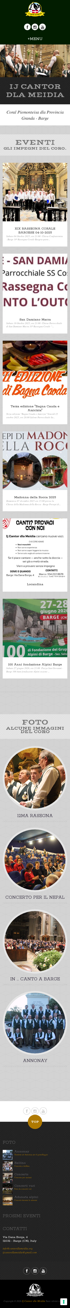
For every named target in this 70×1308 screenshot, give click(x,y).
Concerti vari (24, 1185)
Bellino (20, 1163)
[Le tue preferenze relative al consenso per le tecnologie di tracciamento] (63, 1301)
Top (35, 1122)
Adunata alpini (26, 1197)
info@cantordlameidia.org (18, 1248)
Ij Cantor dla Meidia (33, 1301)
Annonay (21, 1151)
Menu (36, 38)
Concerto (21, 1174)
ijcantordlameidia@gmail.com (20, 1252)
